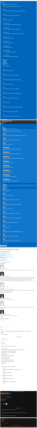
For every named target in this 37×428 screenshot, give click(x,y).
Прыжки (4, 185)
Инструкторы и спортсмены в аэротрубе (10, 111)
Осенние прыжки (6, 102)
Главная (3, 2)
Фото (4, 64)
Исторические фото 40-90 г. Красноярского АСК (12, 116)
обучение (7, 254)
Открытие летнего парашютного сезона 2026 (11, 15)
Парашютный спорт (6, 27)
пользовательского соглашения (14, 425)
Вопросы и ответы (4, 119)
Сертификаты (5, 60)
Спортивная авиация (6, 41)
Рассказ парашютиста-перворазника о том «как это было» (12, 369)
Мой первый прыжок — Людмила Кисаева (7, 355)
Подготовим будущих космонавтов (9, 51)
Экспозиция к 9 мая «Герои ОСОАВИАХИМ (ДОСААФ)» (13, 231)
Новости (3, 3)
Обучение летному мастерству (7, 375)
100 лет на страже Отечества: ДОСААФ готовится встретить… (14, 10)
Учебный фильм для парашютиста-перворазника (12, 79)
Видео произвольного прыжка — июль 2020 (11, 75)
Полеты (4, 61)
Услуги (1, 247)
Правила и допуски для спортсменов (8, 378)
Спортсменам (5, 62)
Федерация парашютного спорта (7, 121)
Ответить (1, 271)
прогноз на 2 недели (18, 336)
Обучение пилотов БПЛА (7, 144)
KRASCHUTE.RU (6, 423)
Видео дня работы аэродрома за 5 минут (10, 97)
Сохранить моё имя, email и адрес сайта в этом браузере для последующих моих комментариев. (16, 331)
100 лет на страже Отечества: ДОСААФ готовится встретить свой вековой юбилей (14, 412)
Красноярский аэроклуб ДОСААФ (7, 120)
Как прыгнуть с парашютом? (7, 372)
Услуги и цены (4, 59)
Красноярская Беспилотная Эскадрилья (10, 56)
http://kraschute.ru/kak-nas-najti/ (30, 280)
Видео (4, 73)
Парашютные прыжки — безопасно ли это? (9, 381)
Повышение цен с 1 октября (8, 38)
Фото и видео (4, 63)
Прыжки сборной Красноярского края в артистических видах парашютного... (13, 349)
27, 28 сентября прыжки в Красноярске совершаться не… (13, 33)
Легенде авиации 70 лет (7, 47)
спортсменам (10, 254)
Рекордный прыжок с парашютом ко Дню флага (12, 6)
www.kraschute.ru (2, 400)
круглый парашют (3, 254)
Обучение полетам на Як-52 (8, 42)
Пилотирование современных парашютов (9, 366)
